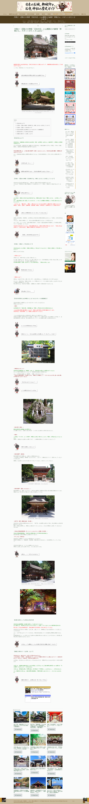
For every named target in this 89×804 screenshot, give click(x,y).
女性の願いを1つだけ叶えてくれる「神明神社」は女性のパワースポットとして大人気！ (21, 748)
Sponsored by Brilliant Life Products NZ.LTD (23, 802)
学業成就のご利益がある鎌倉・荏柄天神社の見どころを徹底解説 (21, 791)
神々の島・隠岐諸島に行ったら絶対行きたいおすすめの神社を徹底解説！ (21, 725)
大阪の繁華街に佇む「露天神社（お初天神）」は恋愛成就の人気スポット (54, 769)
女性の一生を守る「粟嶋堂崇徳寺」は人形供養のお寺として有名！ (70, 151)
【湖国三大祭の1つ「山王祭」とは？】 (25, 133)
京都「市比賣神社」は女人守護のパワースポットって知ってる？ (54, 725)
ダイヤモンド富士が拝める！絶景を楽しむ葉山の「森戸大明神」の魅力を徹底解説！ (54, 791)
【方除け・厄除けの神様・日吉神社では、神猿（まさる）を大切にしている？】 (33, 125)
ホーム (24, 21)
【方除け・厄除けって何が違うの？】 (24, 127)
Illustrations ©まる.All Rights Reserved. (58, 801)
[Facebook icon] (72, 801)
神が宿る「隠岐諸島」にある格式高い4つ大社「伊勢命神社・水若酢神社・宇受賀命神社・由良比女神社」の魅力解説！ (38, 726)
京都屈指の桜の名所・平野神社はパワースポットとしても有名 (54, 748)
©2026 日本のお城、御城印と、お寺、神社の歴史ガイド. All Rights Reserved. (31, 801)
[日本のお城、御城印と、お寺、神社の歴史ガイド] (44, 6)
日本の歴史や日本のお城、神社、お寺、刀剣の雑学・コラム (42, 21)
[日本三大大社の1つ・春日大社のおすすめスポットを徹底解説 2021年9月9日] (3, 800)
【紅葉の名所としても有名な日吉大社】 (25, 131)
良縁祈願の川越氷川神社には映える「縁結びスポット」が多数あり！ (38, 748)
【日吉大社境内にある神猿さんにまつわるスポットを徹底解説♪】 (30, 129)
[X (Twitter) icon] (73, 801)
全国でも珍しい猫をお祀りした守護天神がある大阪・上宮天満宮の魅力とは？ (21, 769)
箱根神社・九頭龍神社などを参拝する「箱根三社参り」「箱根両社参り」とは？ (38, 791)
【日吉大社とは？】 (21, 123)
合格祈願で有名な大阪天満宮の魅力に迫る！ (38, 769)
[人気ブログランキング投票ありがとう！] (70, 199)
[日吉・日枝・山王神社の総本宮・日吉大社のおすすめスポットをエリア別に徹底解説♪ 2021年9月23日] (86, 800)
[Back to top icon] (84, 802)
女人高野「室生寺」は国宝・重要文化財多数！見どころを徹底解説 (70, 164)
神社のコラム (61, 21)
